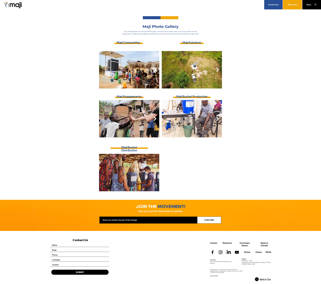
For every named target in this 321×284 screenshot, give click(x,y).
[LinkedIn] (228, 252)
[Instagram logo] (220, 252)
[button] (309, 4)
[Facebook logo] (212, 252)
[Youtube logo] (236, 252)
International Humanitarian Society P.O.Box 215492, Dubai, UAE (256, 263)
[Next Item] (154, 70)
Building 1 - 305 (247, 261)
